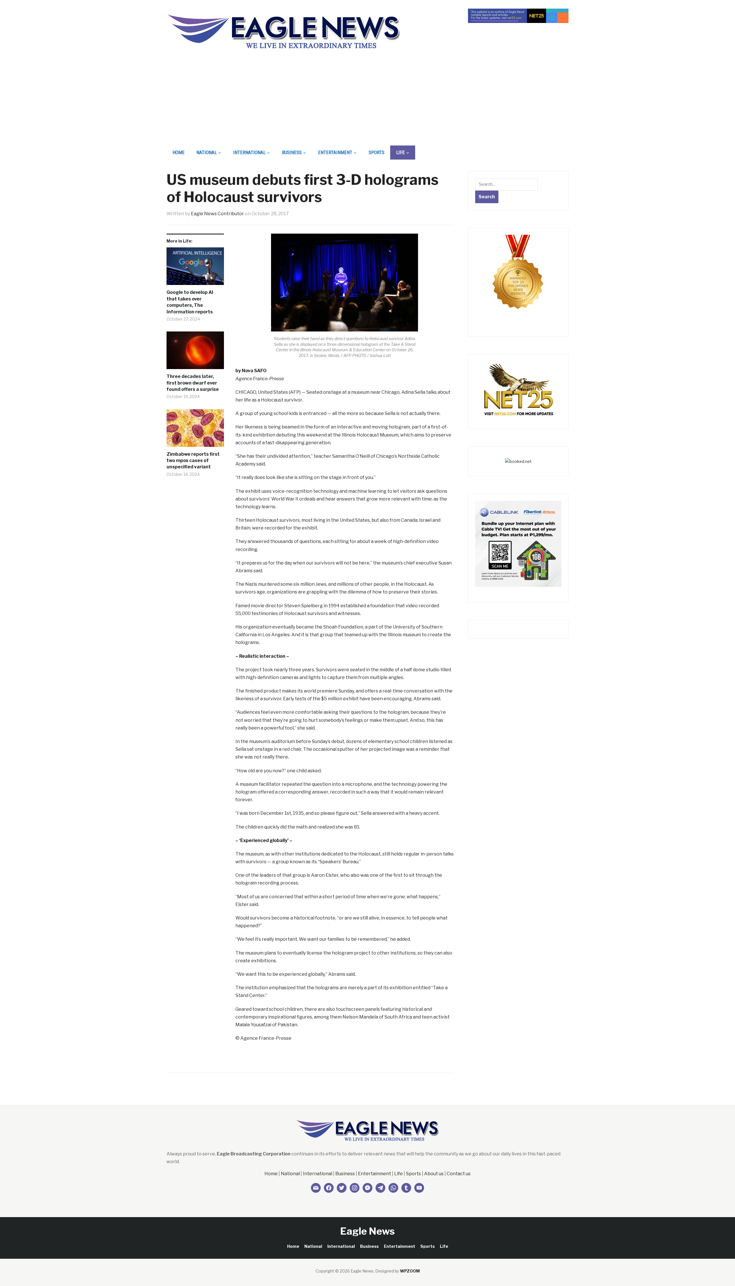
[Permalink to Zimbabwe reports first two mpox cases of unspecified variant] (195, 430)
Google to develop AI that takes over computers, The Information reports (190, 302)
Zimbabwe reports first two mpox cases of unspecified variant (193, 460)
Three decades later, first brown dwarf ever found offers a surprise (193, 383)
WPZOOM (410, 1270)
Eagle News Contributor (217, 213)
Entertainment (335, 152)
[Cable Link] (518, 543)
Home (179, 152)
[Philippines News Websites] (518, 277)
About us (434, 1173)
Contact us (459, 1173)
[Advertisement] (367, 102)
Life (400, 152)
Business (292, 152)
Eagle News (367, 1231)
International (249, 152)
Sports (376, 152)
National (206, 152)
